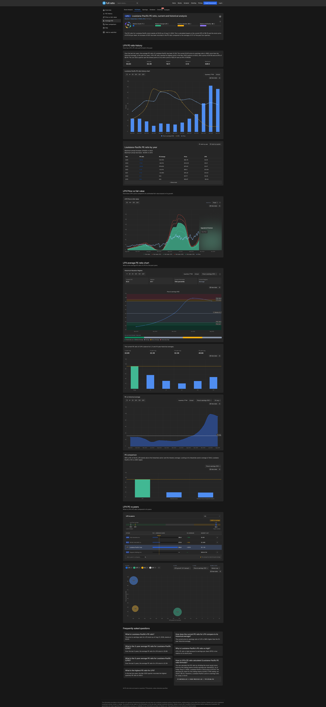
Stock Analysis (128, 9)
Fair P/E (208, 202)
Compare (167, 10)
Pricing (200, 3)
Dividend (152, 9)
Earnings (145, 9)
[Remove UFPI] (217, 537)
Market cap (215, 568)
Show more (174, 182)
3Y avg (217, 400)
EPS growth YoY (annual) (182, 568)
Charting (193, 3)
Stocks (180, 3)
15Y (139, 74)
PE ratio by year (203, 144)
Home (174, 3)
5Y (133, 74)
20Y (143, 74)
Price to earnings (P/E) (208, 274)
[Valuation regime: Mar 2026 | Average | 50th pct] (173, 337)
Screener (186, 3)
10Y (136, 74)
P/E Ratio (137, 9)
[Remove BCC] (217, 542)
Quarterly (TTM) (209, 74)
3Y (130, 74)
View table (214, 78)
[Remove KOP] (217, 552)
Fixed (214, 202)
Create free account (210, 3)
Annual (218, 74)
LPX (127, 16)
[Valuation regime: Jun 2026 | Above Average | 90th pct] (192, 337)
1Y (127, 74)
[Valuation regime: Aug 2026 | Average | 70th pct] (212, 337)
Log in (220, 3)
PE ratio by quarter (215, 144)
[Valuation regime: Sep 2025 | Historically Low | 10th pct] (134, 337)
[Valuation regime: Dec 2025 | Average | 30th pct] (154, 337)
